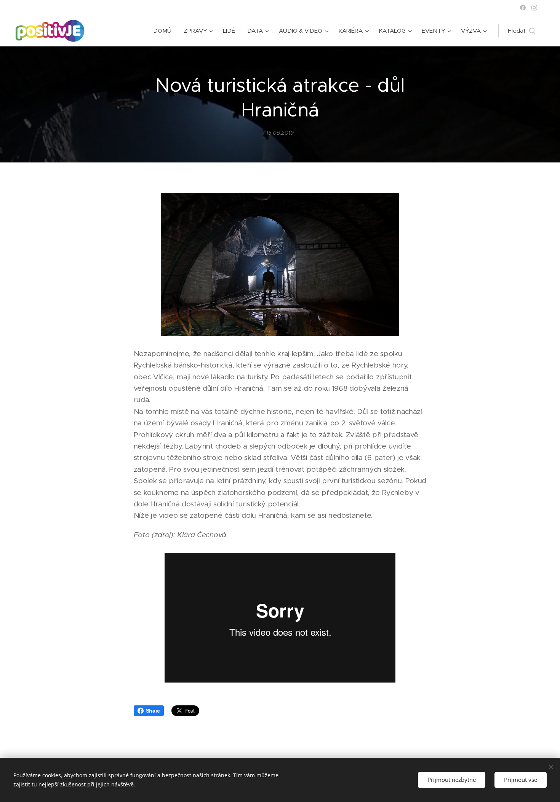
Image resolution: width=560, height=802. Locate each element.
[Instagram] (534, 7)
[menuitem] (164, 30)
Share (153, 711)
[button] (521, 30)
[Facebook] (523, 7)
